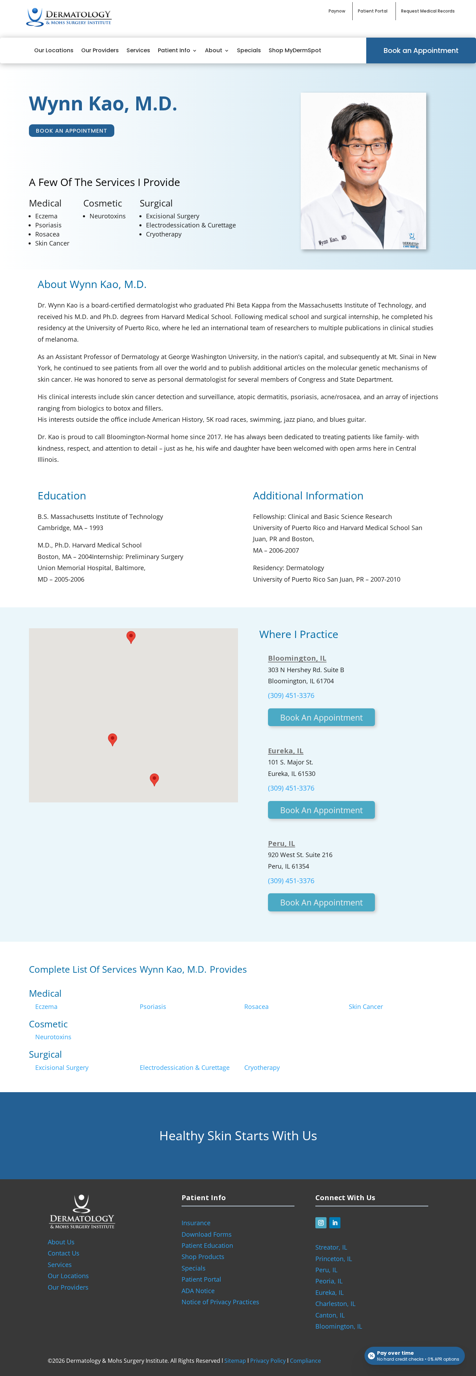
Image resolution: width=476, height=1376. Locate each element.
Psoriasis (48, 225)
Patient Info (174, 50)
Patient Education (207, 1245)
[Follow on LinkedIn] (334, 1222)
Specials (249, 50)
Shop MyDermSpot (295, 50)
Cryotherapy (164, 234)
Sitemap (235, 1361)
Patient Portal (201, 1279)
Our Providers (100, 50)
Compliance (305, 1361)
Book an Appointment (421, 50)
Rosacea (47, 234)
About (213, 50)
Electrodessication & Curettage (191, 225)
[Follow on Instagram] (321, 1222)
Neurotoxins (108, 216)
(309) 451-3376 (291, 695)
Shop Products (203, 1256)
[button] (154, 779)
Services (138, 50)
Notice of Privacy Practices (220, 1302)
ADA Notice (198, 1290)
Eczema (46, 216)
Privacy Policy (268, 1361)
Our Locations (54, 50)
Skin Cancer (52, 243)
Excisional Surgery (172, 216)
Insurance (196, 1223)
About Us (61, 1242)
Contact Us (63, 1253)
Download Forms (207, 1234)
